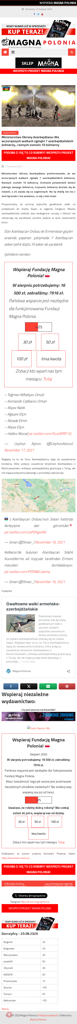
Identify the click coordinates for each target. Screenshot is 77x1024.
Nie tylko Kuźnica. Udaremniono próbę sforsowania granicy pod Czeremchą (17, 884)
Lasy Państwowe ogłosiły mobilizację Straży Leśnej (58, 884)
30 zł (27, 342)
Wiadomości (10, 132)
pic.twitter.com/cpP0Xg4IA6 (25, 532)
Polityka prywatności (48, 1015)
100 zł (21, 358)
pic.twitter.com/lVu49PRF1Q (49, 433)
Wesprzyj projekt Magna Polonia (38, 71)
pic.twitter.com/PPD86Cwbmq (27, 571)
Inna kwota (51, 358)
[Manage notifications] (9, 1015)
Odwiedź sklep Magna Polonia (38, 63)
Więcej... (6, 1009)
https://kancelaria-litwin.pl (15, 858)
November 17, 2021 (19, 450)
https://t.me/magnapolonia (35, 902)
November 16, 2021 (50, 542)
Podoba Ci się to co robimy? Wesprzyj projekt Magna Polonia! (38, 155)
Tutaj (47, 379)
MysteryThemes (38, 1019)
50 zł (50, 342)
